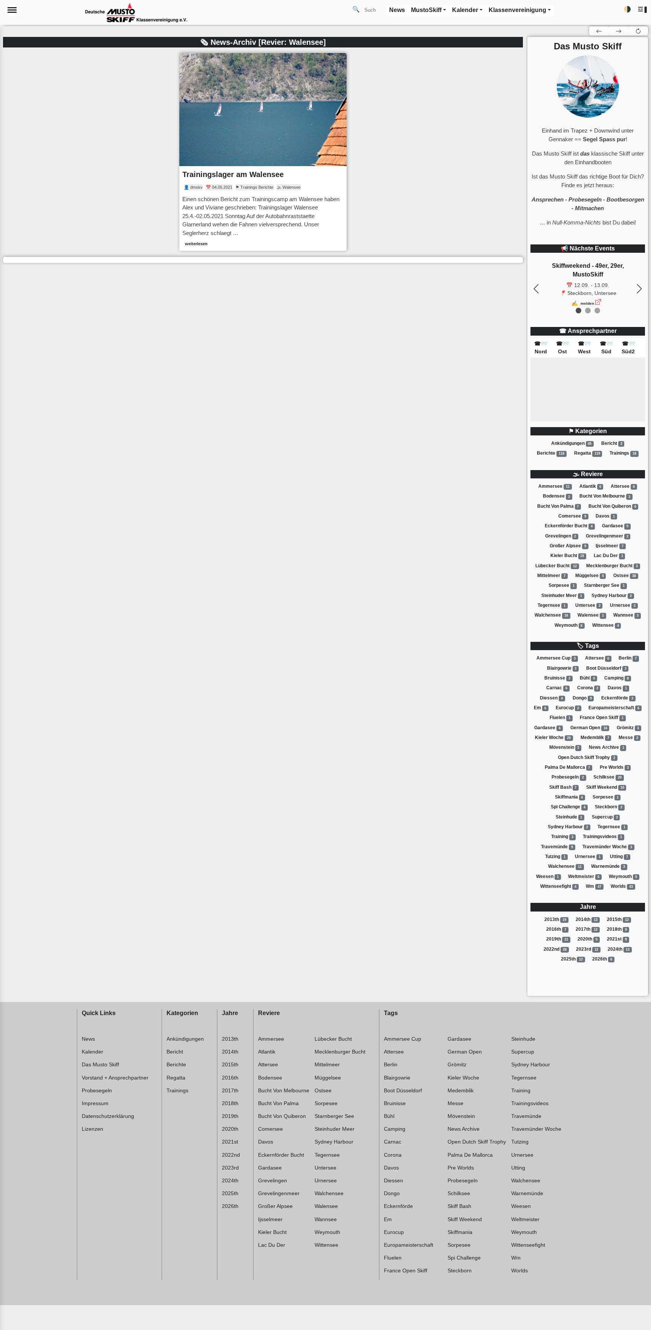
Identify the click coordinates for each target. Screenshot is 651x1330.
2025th (572, 959)
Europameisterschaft (613, 707)
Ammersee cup (556, 658)
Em (540, 707)
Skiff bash (563, 787)
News (88, 1039)
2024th (619, 949)
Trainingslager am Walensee (233, 174)
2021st (617, 939)
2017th (587, 929)
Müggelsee (589, 575)
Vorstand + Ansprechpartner (115, 1078)
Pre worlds (614, 767)
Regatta (587, 453)
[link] (263, 152)
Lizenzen (92, 1129)
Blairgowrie (562, 668)
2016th (556, 929)
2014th (587, 919)
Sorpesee (562, 585)
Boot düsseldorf (606, 668)
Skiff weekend (605, 787)
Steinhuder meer (561, 595)
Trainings (623, 453)
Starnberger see (604, 585)
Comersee (572, 516)
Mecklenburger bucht (612, 565)
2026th (602, 959)
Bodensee (556, 496)
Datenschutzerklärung (108, 1116)
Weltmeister (583, 876)
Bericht (611, 443)
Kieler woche (553, 737)
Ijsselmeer (609, 545)
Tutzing (555, 856)
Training (562, 836)
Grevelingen (560, 536)
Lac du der (608, 555)
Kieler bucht (567, 555)
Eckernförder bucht (569, 525)
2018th (617, 929)
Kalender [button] (465, 10)
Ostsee (624, 575)
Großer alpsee (568, 545)
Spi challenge (568, 806)
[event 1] (588, 310)
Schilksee (607, 777)
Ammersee (554, 486)
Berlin (628, 658)
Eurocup (567, 707)
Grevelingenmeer (607, 536)
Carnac (556, 687)
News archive (606, 747)
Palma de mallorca (567, 767)
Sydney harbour (611, 595)
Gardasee (615, 525)
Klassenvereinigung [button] (517, 10)
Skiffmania (569, 797)
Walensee (591, 615)
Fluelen (560, 717)
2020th (588, 939)
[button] (642, 9)
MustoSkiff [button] (426, 10)
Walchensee (551, 615)
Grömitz (628, 727)
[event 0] (578, 310)
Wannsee (626, 615)
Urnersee (623, 605)
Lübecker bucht (556, 565)
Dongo (582, 698)
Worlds (622, 886)
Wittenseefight (558, 886)
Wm (593, 886)
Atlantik (590, 486)
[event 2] (597, 310)
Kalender (92, 1052)
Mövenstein (564, 747)
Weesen (547, 876)
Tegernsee (551, 605)
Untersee (588, 605)
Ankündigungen (571, 443)
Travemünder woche (607, 846)
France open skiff (601, 717)
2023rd (587, 949)
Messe (628, 737)
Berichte (550, 453)
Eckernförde (617, 698)
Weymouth (569, 625)
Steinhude (569, 817)
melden (587, 303)
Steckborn (608, 806)
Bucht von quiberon (612, 506)
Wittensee (605, 625)
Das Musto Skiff (100, 1064)
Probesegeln (568, 777)
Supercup (605, 817)
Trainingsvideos (602, 836)
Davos (605, 516)
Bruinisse (557, 678)
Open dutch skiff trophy (586, 757)
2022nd (555, 949)
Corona (587, 687)
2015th (618, 919)
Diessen (551, 698)
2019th (557, 939)
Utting (619, 856)
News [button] (397, 10)
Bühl (587, 678)
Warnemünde (608, 866)
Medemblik (595, 737)
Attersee (623, 486)
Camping (616, 678)
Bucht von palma (558, 506)
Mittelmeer (551, 575)
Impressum (95, 1103)
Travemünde (557, 846)
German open (588, 727)
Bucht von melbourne (604, 496)
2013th (555, 919)
